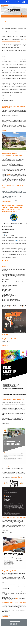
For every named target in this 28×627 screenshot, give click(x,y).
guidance (16, 240)
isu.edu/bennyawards (19, 306)
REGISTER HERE (5, 616)
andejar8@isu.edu (9, 306)
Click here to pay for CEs (17, 477)
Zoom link (16, 598)
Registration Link (5, 345)
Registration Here (5, 425)
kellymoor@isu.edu (12, 181)
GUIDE (8, 174)
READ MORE (4, 130)
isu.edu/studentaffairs (15, 621)
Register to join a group (6, 201)
